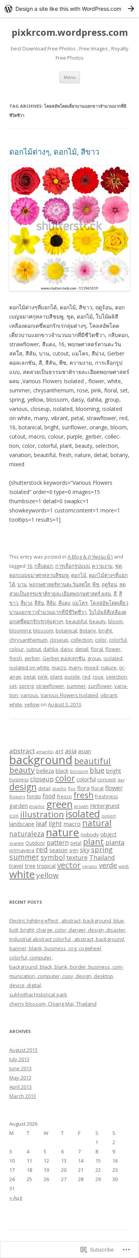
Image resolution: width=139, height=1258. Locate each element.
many (75, 667)
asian (84, 751)
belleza (45, 770)
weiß (124, 866)
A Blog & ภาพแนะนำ (90, 556)
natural (97, 822)
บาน (22, 584)
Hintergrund (104, 805)
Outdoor (35, 842)
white (15, 704)
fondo (34, 796)
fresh (15, 658)
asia (70, 751)
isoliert (109, 816)
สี (115, 593)
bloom (115, 621)
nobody (90, 834)
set (13, 685)
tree (30, 865)
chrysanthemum (28, 639)
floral (97, 649)
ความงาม (102, 565)
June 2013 (20, 1068)
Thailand (102, 857)
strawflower (50, 685)
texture (77, 857)
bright (105, 630)
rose (98, 676)
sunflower (100, 685)
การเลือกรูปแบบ (72, 565)
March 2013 (22, 1096)
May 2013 (20, 1077)
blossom (43, 630)
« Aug (15, 1197)
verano (89, 866)
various (29, 695)
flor (72, 788)
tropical (46, 865)
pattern (58, 842)
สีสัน (39, 602)
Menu (70, 77)
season (58, 850)
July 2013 (19, 1059)
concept (106, 779)
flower (112, 649)
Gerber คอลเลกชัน (63, 658)
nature (109, 667)
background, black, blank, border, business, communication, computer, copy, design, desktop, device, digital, (66, 976)
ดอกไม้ (78, 575)
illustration (42, 814)
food (48, 796)
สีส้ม (51, 602)
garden (18, 805)
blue (97, 770)
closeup (59, 639)
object (108, 834)
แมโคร (80, 602)
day (120, 779)
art (59, 751)
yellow (31, 704)
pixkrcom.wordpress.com (70, 32)
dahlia (50, 649)
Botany (88, 630)
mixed (91, 667)
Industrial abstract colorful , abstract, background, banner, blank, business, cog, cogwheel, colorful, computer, (67, 948)
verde (108, 865)
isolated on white (29, 667)
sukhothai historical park (38, 994)
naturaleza (26, 833)
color (101, 639)
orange (16, 843)
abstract (22, 750)
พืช (95, 584)
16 (29, 565)
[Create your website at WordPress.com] (69, 8)
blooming (20, 630)
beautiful (76, 621)
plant (56, 676)
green (59, 804)
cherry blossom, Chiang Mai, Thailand (53, 1003)
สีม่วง (26, 602)
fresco (64, 796)
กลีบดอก (43, 565)
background (41, 759)
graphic (37, 806)
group (94, 658)
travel (16, 865)
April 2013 (20, 1086)
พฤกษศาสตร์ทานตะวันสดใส (59, 584)
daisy (66, 649)
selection (116, 676)
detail (81, 649)
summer (76, 685)
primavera (21, 850)
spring (26, 685)
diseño (59, 788)
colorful (118, 639)
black (62, 770)
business (19, 779)
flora (83, 788)
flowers (17, 796)
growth (81, 806)
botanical (66, 630)
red (86, 676)
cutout (33, 649)
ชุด (118, 565)
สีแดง (64, 602)
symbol (53, 857)
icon (14, 816)
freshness (106, 796)
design (23, 787)
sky (85, 850)
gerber (32, 658)
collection (82, 639)
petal (30, 676)
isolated (112, 658)
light (55, 823)
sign (73, 850)
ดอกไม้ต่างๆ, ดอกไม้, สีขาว (54, 152)
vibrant (108, 695)
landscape (21, 824)
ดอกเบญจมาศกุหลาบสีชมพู (39, 575)
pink (43, 676)
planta (114, 842)
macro (59, 667)
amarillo (45, 751)
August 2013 (23, 1049)
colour (16, 649)
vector (69, 864)
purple (72, 676)
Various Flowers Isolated (69, 695)
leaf (41, 823)
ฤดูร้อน (109, 584)
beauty (97, 621)
